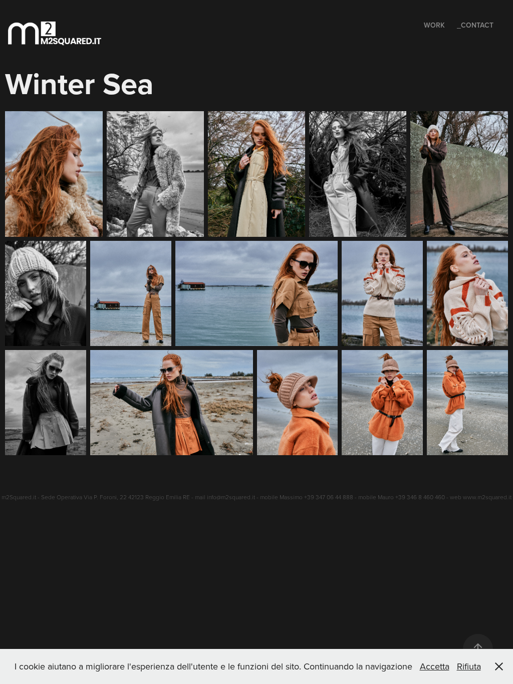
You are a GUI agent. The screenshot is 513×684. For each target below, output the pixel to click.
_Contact (475, 25)
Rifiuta (469, 666)
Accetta (434, 666)
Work (434, 25)
